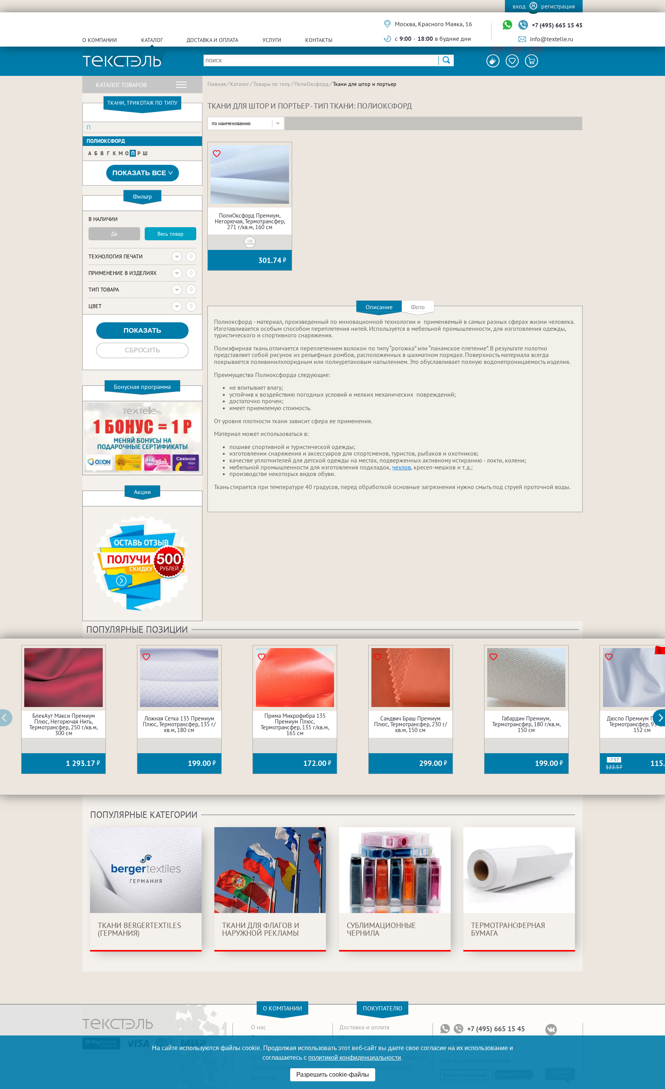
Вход (519, 6)
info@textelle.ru (551, 39)
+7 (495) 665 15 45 (557, 25)
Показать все (139, 173)
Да (114, 233)
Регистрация (558, 6)
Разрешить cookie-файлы (332, 1074)
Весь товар (170, 233)
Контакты (318, 40)
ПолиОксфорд (106, 140)
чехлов (401, 467)
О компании (99, 40)
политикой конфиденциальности (354, 1057)
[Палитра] (493, 60)
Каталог (152, 40)
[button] (663, 717)
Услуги (271, 40)
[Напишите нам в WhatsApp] (507, 25)
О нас (258, 1027)
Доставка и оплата (212, 40)
